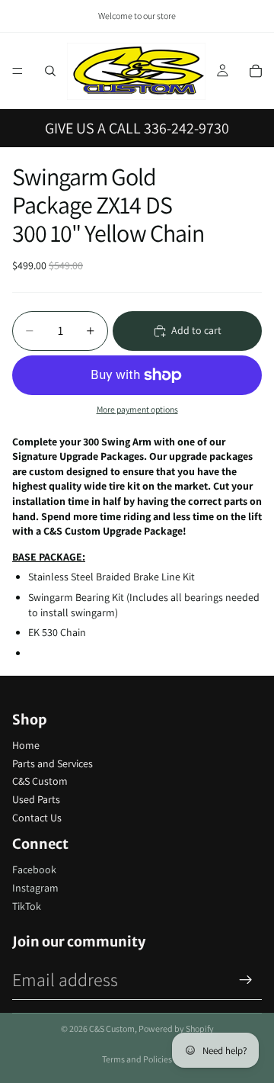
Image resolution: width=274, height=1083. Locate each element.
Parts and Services (52, 763)
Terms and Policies (137, 1059)
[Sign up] (246, 980)
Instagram (35, 888)
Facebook (34, 869)
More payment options (137, 409)
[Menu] (17, 70)
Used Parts (36, 799)
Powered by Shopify (176, 1028)
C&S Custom (40, 781)
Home (26, 745)
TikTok (26, 906)
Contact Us (37, 817)
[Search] (50, 71)
